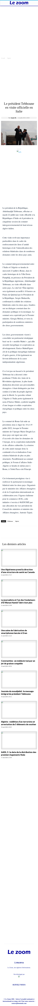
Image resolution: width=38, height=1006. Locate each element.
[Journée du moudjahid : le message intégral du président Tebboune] (19, 680)
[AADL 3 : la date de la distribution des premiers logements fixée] (19, 740)
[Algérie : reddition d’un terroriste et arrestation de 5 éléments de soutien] (19, 710)
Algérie (9, 58)
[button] (3, 3)
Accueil (3, 58)
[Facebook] (16, 991)
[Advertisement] (19, 26)
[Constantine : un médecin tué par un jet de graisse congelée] (19, 649)
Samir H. (13, 118)
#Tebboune (10, 521)
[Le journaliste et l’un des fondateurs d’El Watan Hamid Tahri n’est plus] (19, 588)
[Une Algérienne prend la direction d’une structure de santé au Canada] (19, 558)
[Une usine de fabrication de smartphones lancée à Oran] (19, 619)
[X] (22, 991)
